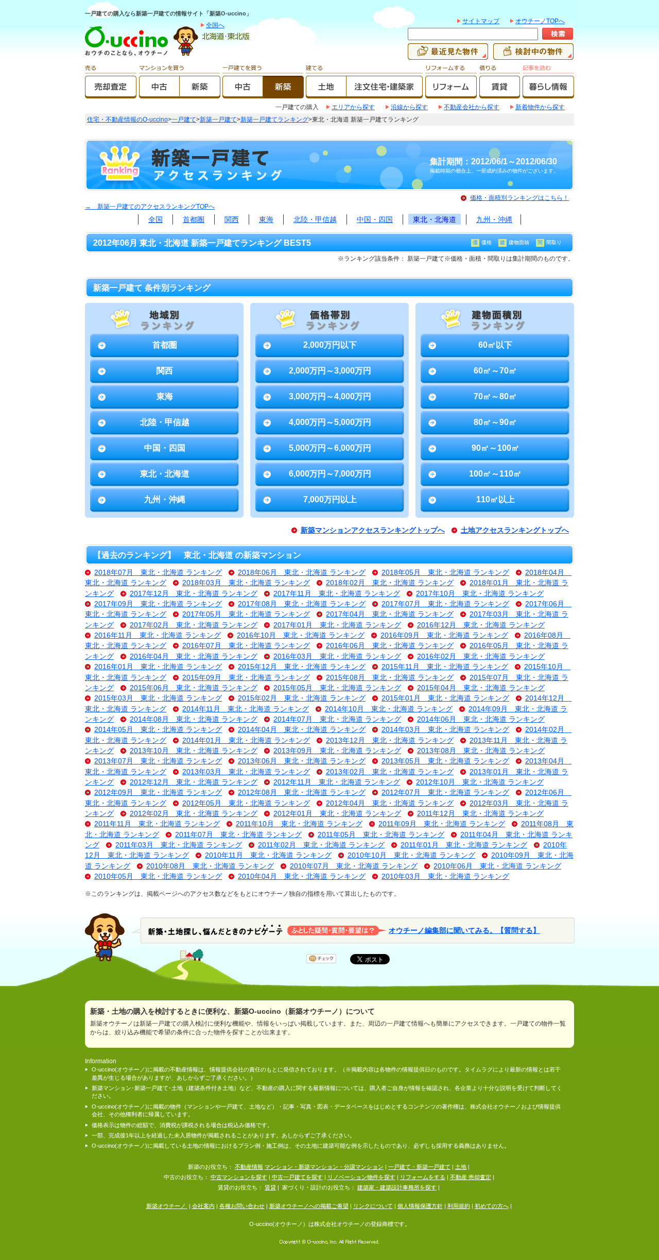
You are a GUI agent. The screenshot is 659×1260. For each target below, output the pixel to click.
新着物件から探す (540, 107)
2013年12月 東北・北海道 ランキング (390, 740)
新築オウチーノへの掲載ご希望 (309, 1206)
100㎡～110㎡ (495, 473)
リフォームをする (422, 1177)
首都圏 (193, 219)
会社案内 (203, 1206)
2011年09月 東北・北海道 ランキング (441, 824)
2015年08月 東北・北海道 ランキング (390, 678)
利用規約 (458, 1206)
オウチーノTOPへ (540, 21)
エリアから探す (353, 107)
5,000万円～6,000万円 (330, 448)
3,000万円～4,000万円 (330, 396)
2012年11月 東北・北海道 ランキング (336, 782)
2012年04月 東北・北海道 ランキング (390, 803)
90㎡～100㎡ (495, 448)
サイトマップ (480, 21)
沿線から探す (409, 107)
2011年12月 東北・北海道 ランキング (480, 814)
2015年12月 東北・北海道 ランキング (302, 667)
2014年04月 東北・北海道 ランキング (302, 730)
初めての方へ (492, 1206)
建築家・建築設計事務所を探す (397, 1187)
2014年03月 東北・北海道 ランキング (445, 730)
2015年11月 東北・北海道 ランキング (444, 667)
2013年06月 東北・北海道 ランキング (302, 761)
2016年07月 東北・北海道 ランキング (246, 646)
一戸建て (183, 119)
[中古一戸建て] (242, 93)
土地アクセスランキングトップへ (515, 530)
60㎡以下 (495, 344)
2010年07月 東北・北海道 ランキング (354, 866)
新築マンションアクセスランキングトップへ (373, 530)
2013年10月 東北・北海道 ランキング (193, 751)
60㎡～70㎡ (495, 370)
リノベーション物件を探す (361, 1177)
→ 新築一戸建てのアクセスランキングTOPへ (150, 206)
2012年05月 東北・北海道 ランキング (246, 803)
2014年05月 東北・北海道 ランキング (158, 730)
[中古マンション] (159, 93)
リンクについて (373, 1206)
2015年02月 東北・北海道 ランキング (302, 698)
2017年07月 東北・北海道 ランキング (445, 604)
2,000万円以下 (330, 344)
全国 (155, 219)
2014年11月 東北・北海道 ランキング (245, 709)
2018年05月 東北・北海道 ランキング (445, 572)
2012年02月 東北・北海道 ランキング (193, 814)
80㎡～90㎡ (495, 422)
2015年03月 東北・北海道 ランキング (158, 698)
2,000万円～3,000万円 (330, 370)
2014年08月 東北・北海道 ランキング (193, 719)
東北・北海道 (434, 219)
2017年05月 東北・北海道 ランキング (246, 614)
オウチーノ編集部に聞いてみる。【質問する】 (464, 930)
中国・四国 (375, 219)
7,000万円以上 (330, 499)
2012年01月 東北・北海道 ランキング (337, 814)
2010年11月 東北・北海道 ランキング (268, 855)
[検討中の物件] (533, 55)
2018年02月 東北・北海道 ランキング (390, 583)
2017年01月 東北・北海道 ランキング (337, 625)
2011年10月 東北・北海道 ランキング (299, 824)
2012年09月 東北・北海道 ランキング (158, 792)
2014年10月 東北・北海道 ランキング (389, 709)
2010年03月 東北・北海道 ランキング (445, 876)
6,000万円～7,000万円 (330, 473)
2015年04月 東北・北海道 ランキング (481, 688)
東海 (266, 219)
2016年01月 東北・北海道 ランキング (158, 667)
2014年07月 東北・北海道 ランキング (337, 719)
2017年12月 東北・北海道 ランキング (193, 594)
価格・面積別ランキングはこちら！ (519, 197)
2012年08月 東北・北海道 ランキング (302, 792)
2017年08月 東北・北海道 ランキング (302, 604)
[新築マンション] (200, 93)
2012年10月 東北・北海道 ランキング (480, 782)
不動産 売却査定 (470, 1177)
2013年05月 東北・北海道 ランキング (445, 761)
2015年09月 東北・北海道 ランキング (246, 678)
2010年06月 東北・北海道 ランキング (497, 866)
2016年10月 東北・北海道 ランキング (301, 635)
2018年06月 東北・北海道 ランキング (302, 572)
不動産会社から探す (471, 107)
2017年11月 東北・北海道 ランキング (336, 594)
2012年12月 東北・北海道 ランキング (193, 782)
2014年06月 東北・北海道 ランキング (481, 719)
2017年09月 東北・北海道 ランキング (158, 604)
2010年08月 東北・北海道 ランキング (210, 866)
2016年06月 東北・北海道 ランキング (390, 646)
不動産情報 (249, 1167)
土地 (460, 1167)
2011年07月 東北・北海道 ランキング (238, 835)
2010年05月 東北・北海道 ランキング (158, 876)
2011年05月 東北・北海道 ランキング (381, 835)
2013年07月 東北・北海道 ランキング (158, 761)
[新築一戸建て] (283, 93)
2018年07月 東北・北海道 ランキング (158, 572)
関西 (231, 219)
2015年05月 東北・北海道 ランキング (337, 688)
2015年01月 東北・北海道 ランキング (445, 698)
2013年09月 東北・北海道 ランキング (337, 751)
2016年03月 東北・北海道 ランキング (337, 656)
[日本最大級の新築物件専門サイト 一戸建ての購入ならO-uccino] (128, 55)
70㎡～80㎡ (495, 396)
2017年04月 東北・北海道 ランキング (390, 614)
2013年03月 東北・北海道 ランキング (246, 772)
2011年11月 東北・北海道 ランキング (157, 824)
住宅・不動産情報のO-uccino (127, 119)
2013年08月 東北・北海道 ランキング (481, 751)
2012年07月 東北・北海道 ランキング (445, 792)
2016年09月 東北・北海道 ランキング (444, 635)
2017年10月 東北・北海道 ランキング (480, 594)
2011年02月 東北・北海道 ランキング (321, 845)
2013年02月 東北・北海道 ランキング (390, 772)
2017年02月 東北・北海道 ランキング (193, 625)
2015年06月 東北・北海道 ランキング (193, 688)
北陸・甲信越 (315, 219)
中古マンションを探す (239, 1177)
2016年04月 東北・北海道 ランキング (193, 656)
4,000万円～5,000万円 (330, 422)
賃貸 (270, 1187)
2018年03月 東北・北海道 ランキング (246, 583)
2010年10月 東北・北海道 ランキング (411, 855)
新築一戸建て (218, 119)
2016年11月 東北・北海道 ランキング (157, 635)
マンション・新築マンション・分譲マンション (324, 1167)
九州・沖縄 (494, 219)
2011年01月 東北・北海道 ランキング (464, 845)
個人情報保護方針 (420, 1206)
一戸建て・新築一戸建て (419, 1167)
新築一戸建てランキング (274, 119)
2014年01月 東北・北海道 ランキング (246, 740)
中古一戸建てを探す (297, 1177)
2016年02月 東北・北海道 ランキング (481, 656)
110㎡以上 (495, 499)
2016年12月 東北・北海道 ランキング (481, 625)
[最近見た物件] (448, 55)
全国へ (215, 25)
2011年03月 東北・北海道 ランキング (178, 845)
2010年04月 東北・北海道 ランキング (302, 876)
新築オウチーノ (166, 1206)
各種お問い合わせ (242, 1206)
